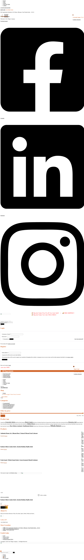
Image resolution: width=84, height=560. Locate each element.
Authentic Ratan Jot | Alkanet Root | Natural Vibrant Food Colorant (19, 433)
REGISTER (4, 359)
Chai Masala (39, 422)
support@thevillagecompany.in (12, 529)
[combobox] (5, 321)
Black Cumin (29, 422)
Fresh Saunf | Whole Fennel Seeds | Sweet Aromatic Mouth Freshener (19, 460)
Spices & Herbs (6, 375)
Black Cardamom (22, 422)
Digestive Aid (72, 422)
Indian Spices (31, 424)
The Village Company (16, 426)
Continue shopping (77, 19)
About (4, 3)
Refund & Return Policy (8, 539)
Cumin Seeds (63, 422)
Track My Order (6, 4)
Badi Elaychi (17, 422)
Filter (3, 415)
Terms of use (5, 538)
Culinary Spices (58, 422)
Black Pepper (35, 422)
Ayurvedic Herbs (10, 422)
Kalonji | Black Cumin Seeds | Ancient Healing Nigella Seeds (17, 446)
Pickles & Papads (6, 377)
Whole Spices (55, 426)
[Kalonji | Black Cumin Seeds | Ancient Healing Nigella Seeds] (32, 473)
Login (9, 365)
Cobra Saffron (53, 422)
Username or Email (6, 334)
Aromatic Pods (3, 422)
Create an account (11, 343)
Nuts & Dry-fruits (6, 373)
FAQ (4, 535)
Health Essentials (6, 376)
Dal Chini (66, 422)
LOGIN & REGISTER (5, 7)
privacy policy (70, 357)
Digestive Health (79, 422)
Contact (4, 5)
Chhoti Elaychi (43, 422)
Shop (4, 2)
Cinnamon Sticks (48, 422)
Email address (5, 352)
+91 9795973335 (4, 387)
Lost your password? (78, 339)
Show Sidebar (4, 396)
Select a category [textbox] (4, 321)
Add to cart (4, 507)
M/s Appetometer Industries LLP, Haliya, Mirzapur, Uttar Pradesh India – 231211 (23, 527)
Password (4, 336)
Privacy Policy (6, 537)
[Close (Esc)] (1, 325)
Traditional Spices (28, 426)
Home (4, 0)
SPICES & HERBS (5, 497)
